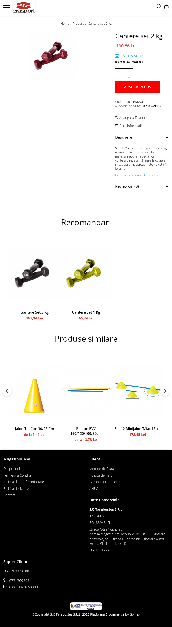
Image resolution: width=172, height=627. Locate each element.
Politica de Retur (101, 475)
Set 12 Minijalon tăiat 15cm (137, 428)
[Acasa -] (30, 7)
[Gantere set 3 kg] (34, 273)
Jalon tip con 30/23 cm (34, 428)
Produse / (80, 23)
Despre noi (11, 468)
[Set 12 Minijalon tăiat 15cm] (137, 390)
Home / (66, 23)
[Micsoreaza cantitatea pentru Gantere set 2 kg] (129, 77)
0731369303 (18, 580)
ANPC (93, 488)
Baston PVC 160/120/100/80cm (86, 431)
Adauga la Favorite (132, 117)
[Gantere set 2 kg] (53, 55)
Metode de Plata (101, 468)
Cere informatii (130, 125)
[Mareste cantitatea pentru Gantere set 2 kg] (129, 71)
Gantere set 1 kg (86, 312)
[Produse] (7, 8)
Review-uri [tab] (127, 186)
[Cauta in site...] (159, 6)
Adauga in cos (137, 87)
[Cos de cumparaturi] (166, 6)
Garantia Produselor (104, 481)
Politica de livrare (16, 488)
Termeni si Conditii (17, 475)
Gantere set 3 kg (34, 312)
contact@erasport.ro (24, 586)
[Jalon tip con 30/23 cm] (34, 390)
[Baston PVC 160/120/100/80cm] (86, 390)
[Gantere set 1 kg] (86, 273)
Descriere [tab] (123, 137)
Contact (9, 495)
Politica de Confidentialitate (23, 481)
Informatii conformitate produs (136, 175)
